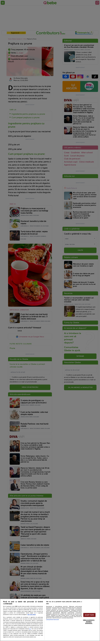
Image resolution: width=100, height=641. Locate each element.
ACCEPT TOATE (89, 615)
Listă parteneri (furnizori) (52, 619)
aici (30, 628)
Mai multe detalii (31, 614)
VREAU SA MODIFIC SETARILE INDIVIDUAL (89, 621)
